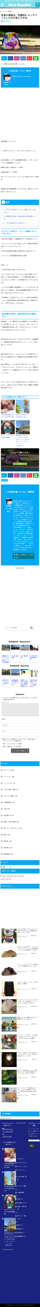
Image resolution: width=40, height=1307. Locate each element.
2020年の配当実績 (15, 656)
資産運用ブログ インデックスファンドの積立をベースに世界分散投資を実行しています (5, 660)
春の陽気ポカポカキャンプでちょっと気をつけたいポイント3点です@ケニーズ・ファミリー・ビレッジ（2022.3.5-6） (23, 441)
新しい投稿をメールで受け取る (12, 746)
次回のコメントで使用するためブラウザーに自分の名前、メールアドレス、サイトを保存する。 (19, 740)
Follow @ (20, 458)
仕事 (5, 809)
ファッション (8, 783)
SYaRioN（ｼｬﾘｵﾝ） (9, 508)
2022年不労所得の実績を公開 (33, 657)
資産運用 (5, 480)
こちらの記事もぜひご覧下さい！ (15, 223)
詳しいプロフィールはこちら (22, 76)
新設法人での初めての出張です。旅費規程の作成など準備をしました (24, 684)
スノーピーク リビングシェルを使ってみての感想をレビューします (27, 965)
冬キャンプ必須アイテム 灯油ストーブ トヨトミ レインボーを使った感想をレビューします (27, 1054)
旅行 (5, 835)
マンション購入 (9, 796)
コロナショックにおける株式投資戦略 (7, 436)
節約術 (6, 841)
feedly (20, 463)
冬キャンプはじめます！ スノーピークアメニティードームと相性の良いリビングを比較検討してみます (27, 948)
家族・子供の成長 (10, 822)
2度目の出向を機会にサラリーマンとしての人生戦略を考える (33, 683)
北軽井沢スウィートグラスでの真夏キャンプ (5, 682)
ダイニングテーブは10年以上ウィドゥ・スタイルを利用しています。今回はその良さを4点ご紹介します (27, 1090)
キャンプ (7, 770)
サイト (4, 731)
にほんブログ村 (5, 879)
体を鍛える (7, 815)
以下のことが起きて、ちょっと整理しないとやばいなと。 (20, 211)
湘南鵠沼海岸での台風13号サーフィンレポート (15, 682)
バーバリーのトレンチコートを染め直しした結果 (27, 983)
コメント (5, 702)
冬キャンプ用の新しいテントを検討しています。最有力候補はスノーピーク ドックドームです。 (27, 1072)
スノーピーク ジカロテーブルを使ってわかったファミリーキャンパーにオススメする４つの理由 (27, 1036)
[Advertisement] (20, 115)
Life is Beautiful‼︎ (20, 5)
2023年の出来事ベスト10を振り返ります (22, 416)
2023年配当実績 (24, 656)
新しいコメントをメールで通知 (12, 744)
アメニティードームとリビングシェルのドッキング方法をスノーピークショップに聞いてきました (27, 1001)
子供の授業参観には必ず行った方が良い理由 (7, 416)
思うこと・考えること (11, 828)
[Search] (31, 628)
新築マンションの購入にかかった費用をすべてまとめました (27, 1018)
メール (4, 725)
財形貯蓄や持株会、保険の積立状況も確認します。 (19, 218)
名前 (4, 719)
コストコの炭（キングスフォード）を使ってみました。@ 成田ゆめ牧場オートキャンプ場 (27, 931)
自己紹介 (7, 847)
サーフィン (7, 776)
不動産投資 (7, 802)
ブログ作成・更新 (10, 789)
